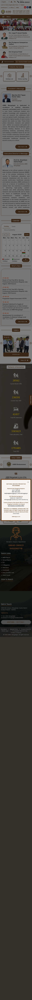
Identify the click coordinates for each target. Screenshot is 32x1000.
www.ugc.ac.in (16, 516)
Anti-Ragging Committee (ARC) (16, 505)
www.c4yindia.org (23, 499)
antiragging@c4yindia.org (11, 499)
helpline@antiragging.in (10, 493)
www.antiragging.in (23, 493)
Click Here (16, 513)
